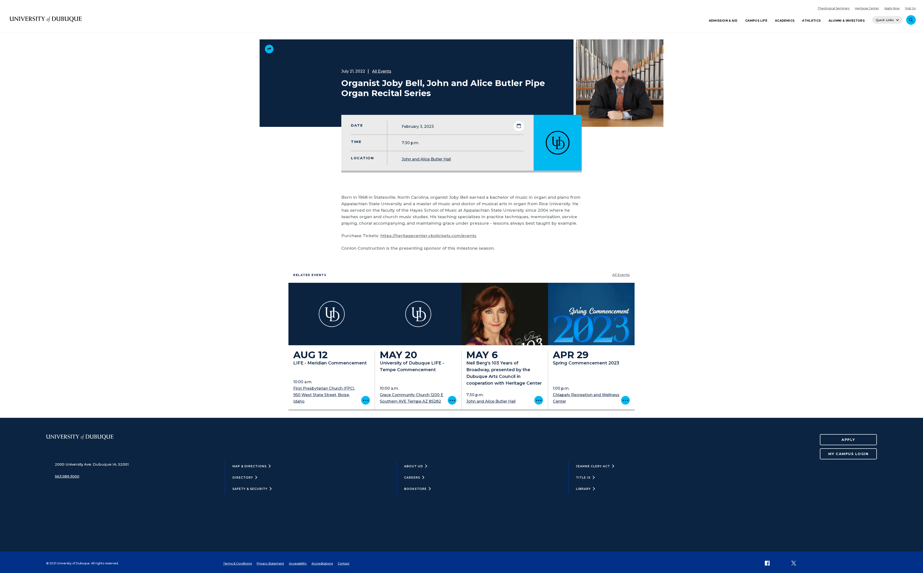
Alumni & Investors (847, 20)
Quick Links (885, 20)
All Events (381, 71)
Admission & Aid (723, 20)
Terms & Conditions (237, 563)
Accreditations (322, 563)
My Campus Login (848, 454)
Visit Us (910, 8)
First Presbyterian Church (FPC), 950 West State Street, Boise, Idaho (324, 395)
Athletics (811, 20)
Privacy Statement (270, 563)
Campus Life (756, 20)
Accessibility (298, 563)
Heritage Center (867, 8)
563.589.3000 (67, 476)
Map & (249, 466)
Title (583, 477)
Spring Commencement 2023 (586, 363)
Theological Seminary (833, 8)
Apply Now (892, 8)
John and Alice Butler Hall (426, 159)
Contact (343, 563)
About (413, 466)
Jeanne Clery (593, 466)
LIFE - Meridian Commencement (330, 363)
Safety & (250, 489)
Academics (784, 20)
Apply (848, 439)
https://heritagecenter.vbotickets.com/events (428, 235)
